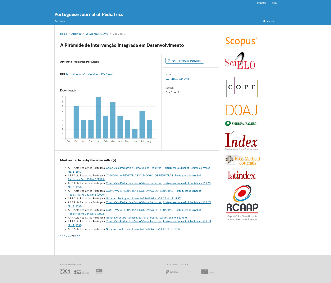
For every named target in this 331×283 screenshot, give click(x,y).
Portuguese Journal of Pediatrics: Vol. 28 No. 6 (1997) (149, 229)
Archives (59, 21)
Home (63, 33)
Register (261, 2)
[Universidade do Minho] (100, 275)
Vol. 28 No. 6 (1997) (97, 33)
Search (269, 21)
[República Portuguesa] (183, 275)
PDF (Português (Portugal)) (186, 60)
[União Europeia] (212, 275)
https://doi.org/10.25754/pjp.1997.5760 (89, 74)
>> (80, 235)
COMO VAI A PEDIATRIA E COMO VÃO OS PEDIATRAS (140, 175)
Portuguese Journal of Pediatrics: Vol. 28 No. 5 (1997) (149, 198)
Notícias (111, 198)
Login (274, 2)
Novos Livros (114, 217)
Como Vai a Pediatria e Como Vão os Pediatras (134, 167)
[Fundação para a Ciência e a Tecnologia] (75, 275)
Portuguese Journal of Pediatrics (88, 14)
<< (61, 235)
